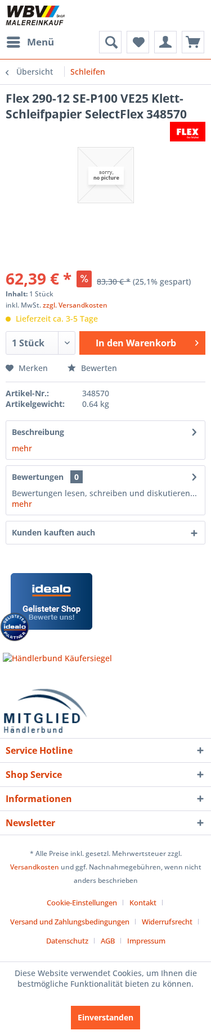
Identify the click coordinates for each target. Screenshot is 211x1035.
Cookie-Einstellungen (82, 902)
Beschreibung (38, 432)
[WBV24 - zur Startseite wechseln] (35, 15)
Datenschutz (67, 941)
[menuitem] (30, 42)
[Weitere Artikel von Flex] (187, 131)
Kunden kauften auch (53, 532)
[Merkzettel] (138, 42)
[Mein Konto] (165, 42)
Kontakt (142, 902)
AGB (108, 941)
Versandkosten (34, 867)
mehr (22, 448)
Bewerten (98, 368)
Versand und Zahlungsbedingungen (69, 922)
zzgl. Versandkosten (75, 305)
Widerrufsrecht (167, 922)
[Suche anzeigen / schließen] (110, 42)
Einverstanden (105, 1017)
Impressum (146, 941)
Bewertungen (38, 476)
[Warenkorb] (193, 42)
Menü (40, 41)
